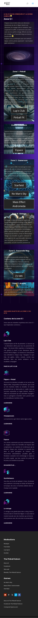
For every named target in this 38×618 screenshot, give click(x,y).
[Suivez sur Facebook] (8, 594)
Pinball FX (19, 117)
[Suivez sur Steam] (15, 594)
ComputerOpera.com (11, 607)
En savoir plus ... (10, 465)
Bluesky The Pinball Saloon (12, 572)
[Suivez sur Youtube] (5, 594)
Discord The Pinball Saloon (12, 601)
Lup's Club (19, 110)
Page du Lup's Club (10, 366)
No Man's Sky (19, 193)
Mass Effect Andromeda (19, 204)
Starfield (19, 185)
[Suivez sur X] (12, 594)
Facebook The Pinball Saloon (13, 604)
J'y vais (19, 275)
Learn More (8, 403)
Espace (19, 150)
